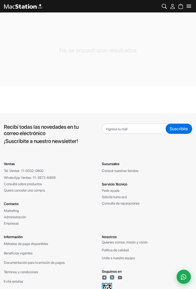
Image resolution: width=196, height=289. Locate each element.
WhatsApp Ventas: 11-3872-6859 (30, 178)
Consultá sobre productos (23, 184)
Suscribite (179, 128)
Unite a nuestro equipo (118, 258)
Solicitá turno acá (114, 197)
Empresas (11, 223)
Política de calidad (115, 250)
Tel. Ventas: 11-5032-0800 (23, 171)
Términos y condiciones (21, 272)
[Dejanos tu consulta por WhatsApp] (184, 277)
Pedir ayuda (110, 191)
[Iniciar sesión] (172, 6)
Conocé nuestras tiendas (120, 171)
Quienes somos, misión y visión (125, 242)
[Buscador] (164, 6)
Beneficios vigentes (18, 253)
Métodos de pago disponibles (26, 244)
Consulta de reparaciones (121, 203)
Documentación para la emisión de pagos (34, 263)
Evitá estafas (13, 281)
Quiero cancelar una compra (24, 190)
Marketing (11, 211)
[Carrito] (181, 6)
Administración (15, 217)
